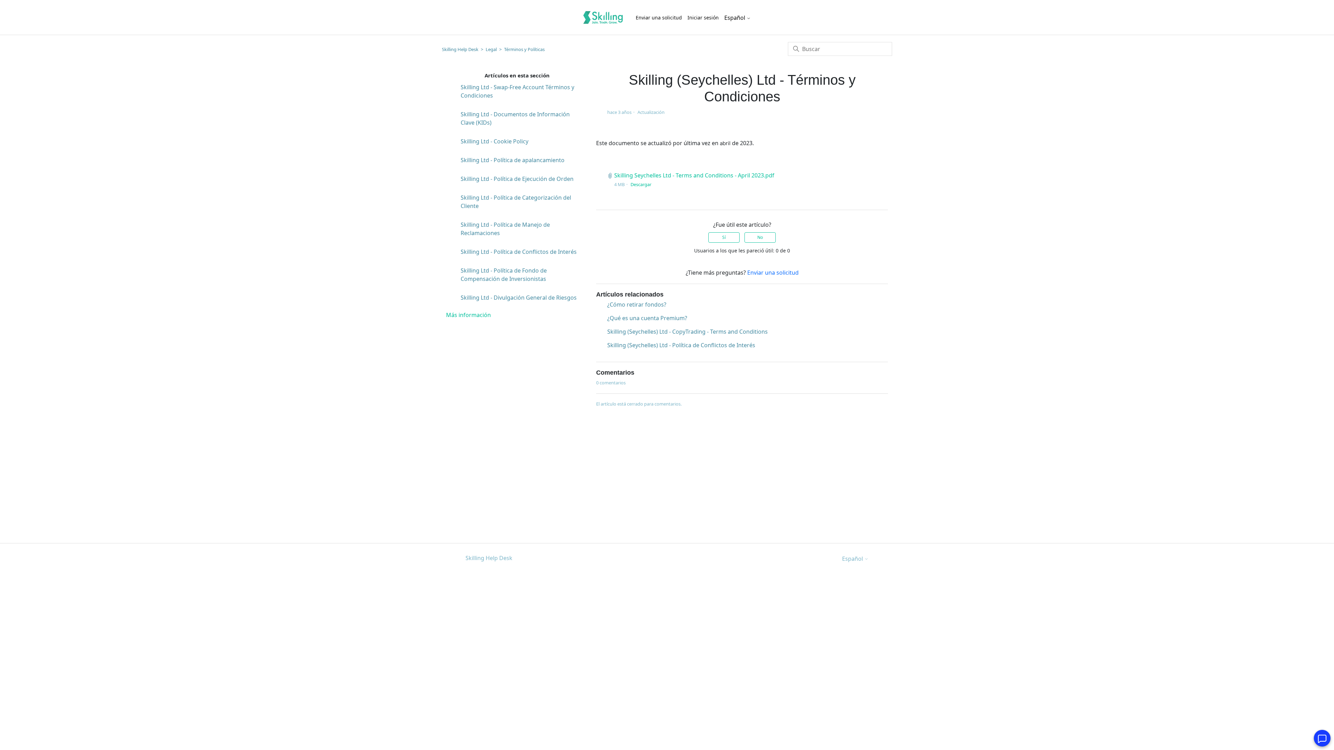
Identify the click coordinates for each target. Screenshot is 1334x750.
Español (735, 18)
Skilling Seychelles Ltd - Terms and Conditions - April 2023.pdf (694, 175)
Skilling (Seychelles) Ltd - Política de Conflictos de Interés (681, 345)
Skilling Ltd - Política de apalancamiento (513, 160)
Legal (491, 49)
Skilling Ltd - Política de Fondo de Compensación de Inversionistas (504, 275)
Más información (468, 315)
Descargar (641, 184)
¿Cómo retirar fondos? (636, 304)
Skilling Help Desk (460, 49)
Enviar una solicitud (659, 17)
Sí (724, 237)
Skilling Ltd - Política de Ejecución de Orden (517, 179)
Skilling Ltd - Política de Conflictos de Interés (519, 252)
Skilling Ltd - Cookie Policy (494, 141)
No (760, 237)
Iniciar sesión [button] (703, 17)
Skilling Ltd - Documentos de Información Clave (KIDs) (515, 118)
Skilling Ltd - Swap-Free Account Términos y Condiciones (517, 91)
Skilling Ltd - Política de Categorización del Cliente (516, 202)
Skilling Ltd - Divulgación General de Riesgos (519, 297)
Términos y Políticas (524, 49)
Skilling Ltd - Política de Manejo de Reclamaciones (505, 229)
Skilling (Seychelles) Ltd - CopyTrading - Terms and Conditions (687, 331)
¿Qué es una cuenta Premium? (647, 318)
